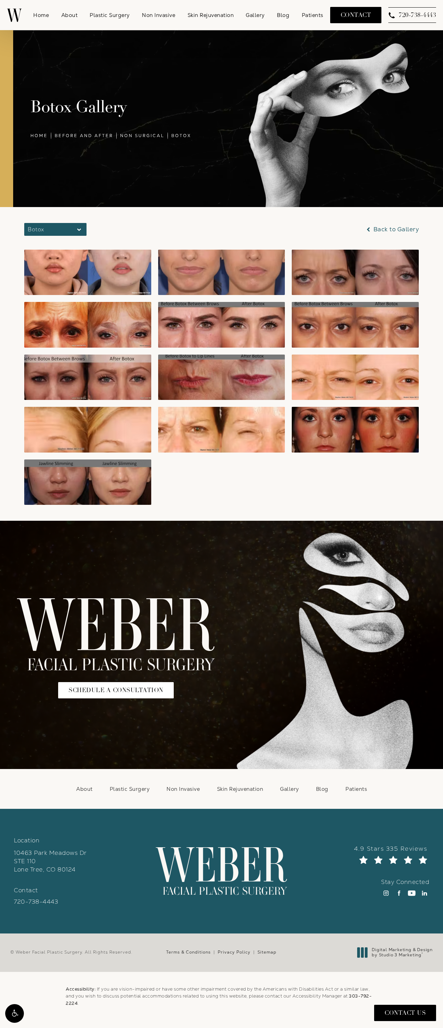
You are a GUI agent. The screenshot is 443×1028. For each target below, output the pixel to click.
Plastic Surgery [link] (110, 15)
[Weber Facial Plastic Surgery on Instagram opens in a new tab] (386, 893)
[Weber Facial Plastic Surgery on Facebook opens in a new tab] (399, 893)
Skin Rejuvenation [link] (211, 15)
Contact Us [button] (405, 1013)
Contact (356, 15)
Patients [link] (312, 15)
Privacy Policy (234, 952)
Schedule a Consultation (116, 690)
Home (39, 135)
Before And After (84, 135)
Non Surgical (142, 135)
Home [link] (41, 15)
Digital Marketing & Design (402, 952)
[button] (14, 1013)
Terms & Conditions (188, 952)
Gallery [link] (255, 15)
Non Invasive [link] (158, 15)
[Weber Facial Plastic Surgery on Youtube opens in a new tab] (411, 893)
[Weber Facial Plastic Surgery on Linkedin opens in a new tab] (424, 893)
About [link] (69, 15)
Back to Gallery (395, 229)
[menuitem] (41, 15)
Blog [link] (283, 15)
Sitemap (267, 952)
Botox (181, 135)
